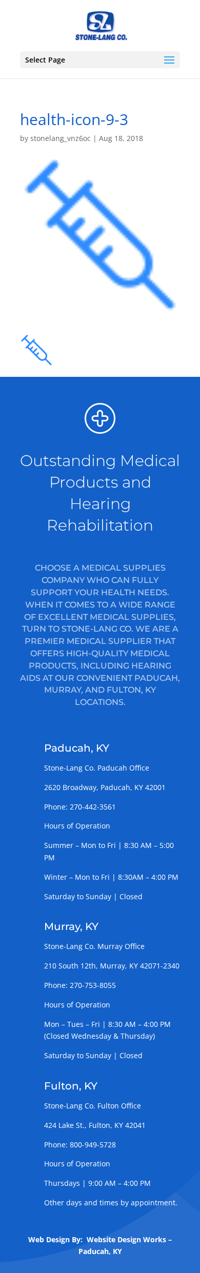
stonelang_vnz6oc (60, 138)
